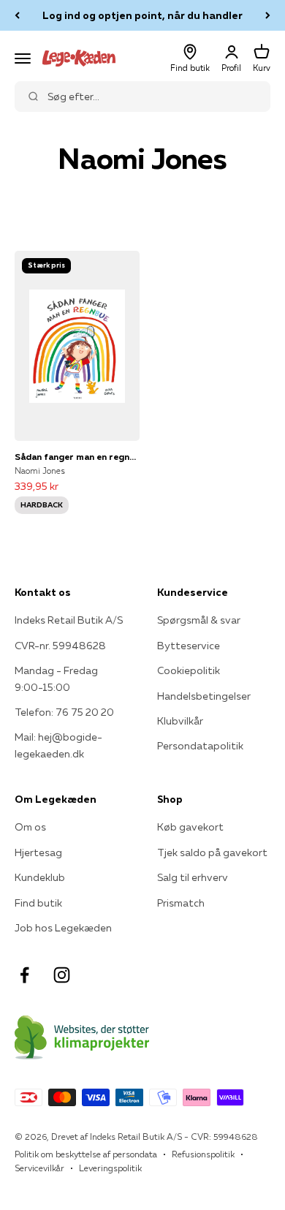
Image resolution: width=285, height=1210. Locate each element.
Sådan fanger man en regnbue (77, 456)
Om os (30, 826)
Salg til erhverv (192, 877)
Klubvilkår (180, 720)
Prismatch (181, 903)
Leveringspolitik (110, 1167)
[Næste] (267, 15)
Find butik (38, 903)
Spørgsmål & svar (198, 620)
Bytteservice (188, 645)
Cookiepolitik (188, 670)
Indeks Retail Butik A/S (69, 620)
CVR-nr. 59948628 (60, 645)
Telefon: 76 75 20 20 (64, 712)
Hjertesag (38, 852)
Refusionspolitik (203, 1154)
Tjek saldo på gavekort (212, 852)
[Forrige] (17, 15)
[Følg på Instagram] (62, 975)
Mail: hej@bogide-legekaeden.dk (58, 745)
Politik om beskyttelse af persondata (86, 1154)
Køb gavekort (190, 826)
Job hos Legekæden (63, 927)
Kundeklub (40, 877)
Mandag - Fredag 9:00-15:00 (56, 678)
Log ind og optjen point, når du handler (142, 15)
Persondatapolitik (200, 745)
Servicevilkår (39, 1167)
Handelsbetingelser (204, 696)
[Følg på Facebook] (24, 975)
